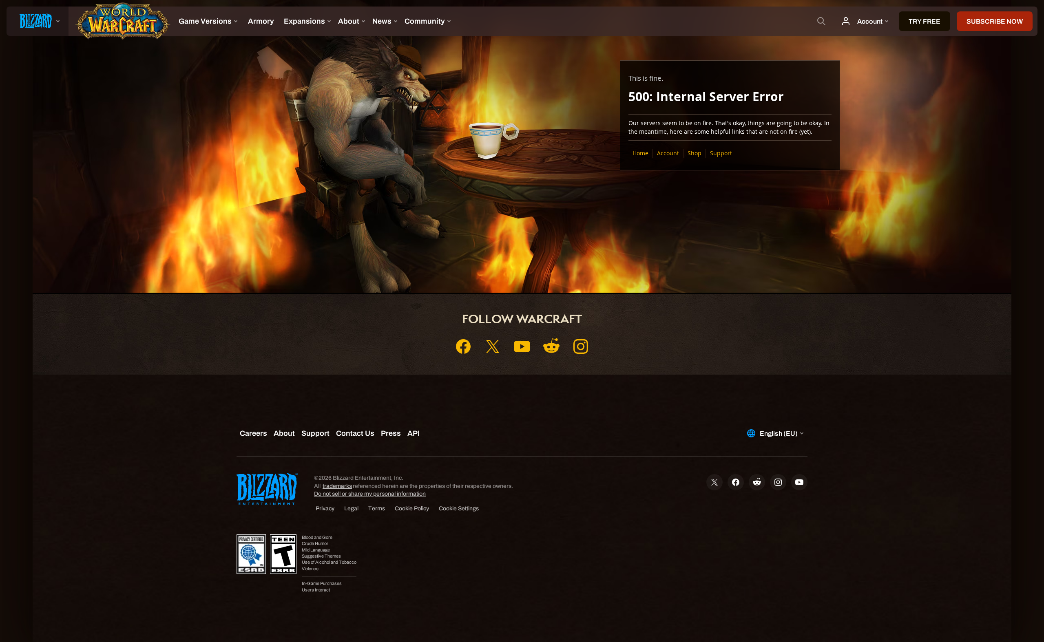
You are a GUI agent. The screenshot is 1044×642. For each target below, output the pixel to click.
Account (668, 153)
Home (640, 153)
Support (721, 153)
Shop (694, 153)
